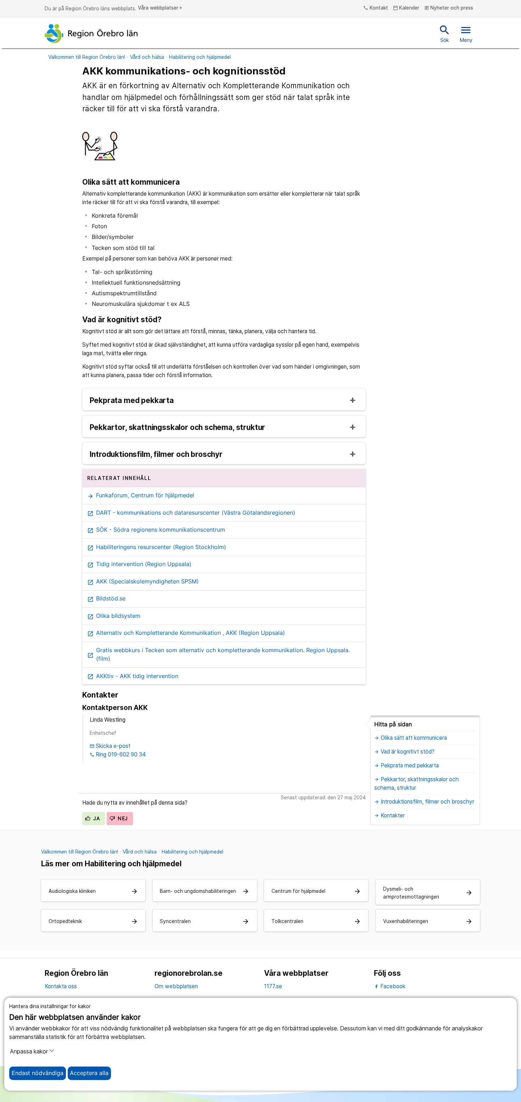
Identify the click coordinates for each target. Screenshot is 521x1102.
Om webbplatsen (176, 986)
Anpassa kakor (29, 1051)
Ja (96, 818)
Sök (444, 33)
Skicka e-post (110, 746)
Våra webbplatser (160, 8)
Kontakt (375, 8)
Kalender (406, 8)
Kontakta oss (61, 986)
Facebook (392, 986)
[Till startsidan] (91, 33)
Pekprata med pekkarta (132, 400)
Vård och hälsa (147, 57)
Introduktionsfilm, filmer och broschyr (156, 454)
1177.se (273, 986)
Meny (466, 33)
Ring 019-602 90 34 (118, 754)
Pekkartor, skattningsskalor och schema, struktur (177, 427)
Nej (122, 818)
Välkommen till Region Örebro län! (86, 57)
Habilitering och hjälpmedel (200, 57)
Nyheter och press (449, 8)
